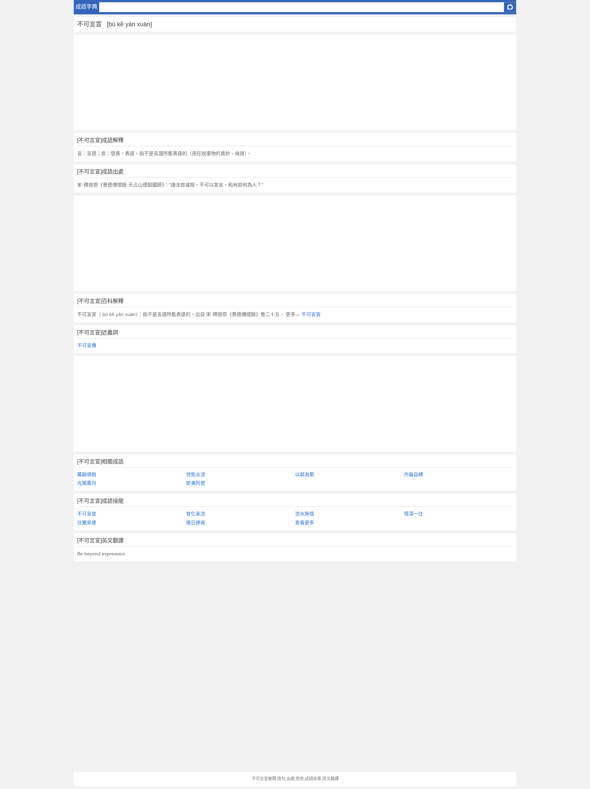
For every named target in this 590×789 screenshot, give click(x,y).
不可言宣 (310, 314)
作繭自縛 (413, 474)
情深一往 (413, 513)
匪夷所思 (195, 483)
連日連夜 (195, 522)
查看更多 (304, 522)
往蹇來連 (86, 522)
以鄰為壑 (304, 474)
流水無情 (304, 513)
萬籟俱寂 (86, 474)
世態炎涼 (195, 474)
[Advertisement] (278, 82)
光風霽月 (86, 483)
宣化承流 (195, 513)
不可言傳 (86, 345)
